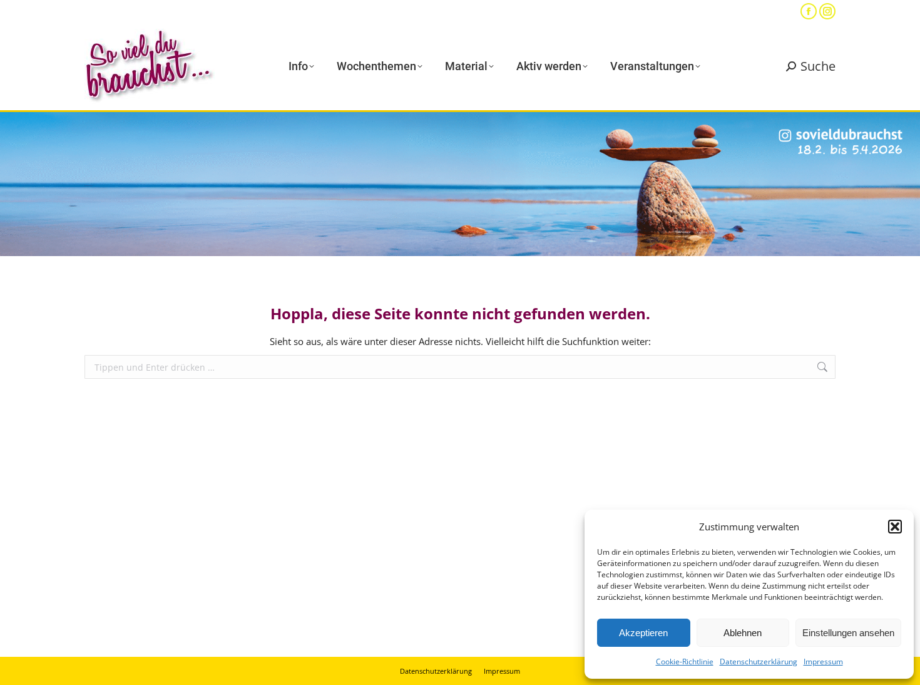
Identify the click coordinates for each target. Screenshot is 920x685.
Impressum (823, 661)
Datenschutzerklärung (758, 661)
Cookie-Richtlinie (684, 661)
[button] (895, 526)
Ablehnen (742, 632)
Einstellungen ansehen (848, 632)
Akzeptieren (643, 632)
